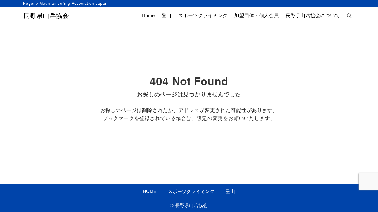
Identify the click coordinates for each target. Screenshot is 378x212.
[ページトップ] (365, 199)
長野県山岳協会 (46, 15)
